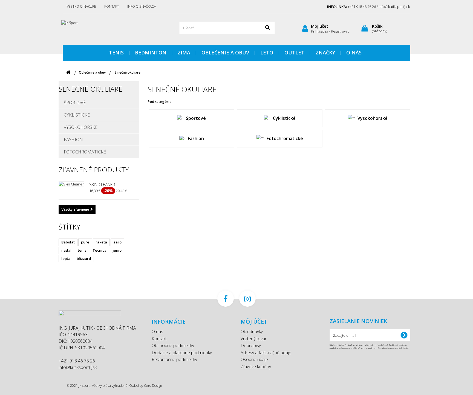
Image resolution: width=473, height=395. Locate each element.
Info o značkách (141, 6)
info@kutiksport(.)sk (78, 367)
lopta (65, 258)
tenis (82, 250)
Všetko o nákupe (81, 6)
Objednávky (252, 332)
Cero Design (153, 385)
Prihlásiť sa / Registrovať (330, 31)
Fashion (73, 139)
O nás (157, 332)
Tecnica (99, 250)
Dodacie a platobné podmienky (182, 353)
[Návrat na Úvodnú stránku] (68, 72)
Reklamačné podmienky (174, 359)
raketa (101, 242)
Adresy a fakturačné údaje (266, 353)
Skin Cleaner (102, 184)
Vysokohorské (80, 127)
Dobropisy (251, 345)
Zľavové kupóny (256, 367)
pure (85, 242)
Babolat (68, 242)
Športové (75, 103)
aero (117, 242)
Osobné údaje (254, 359)
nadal (66, 250)
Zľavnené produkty (94, 169)
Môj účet (319, 26)
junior (118, 250)
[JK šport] (113, 28)
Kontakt (111, 6)
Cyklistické (77, 115)
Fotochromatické (85, 152)
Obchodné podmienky (173, 345)
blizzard (84, 258)
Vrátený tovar (254, 339)
